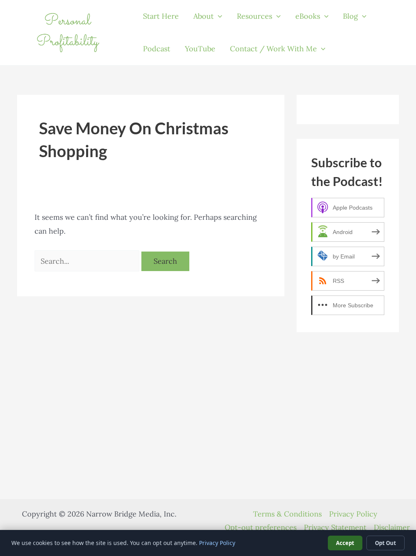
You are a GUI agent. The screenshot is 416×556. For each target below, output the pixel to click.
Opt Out (385, 543)
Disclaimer (392, 527)
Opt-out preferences (261, 527)
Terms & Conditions (287, 514)
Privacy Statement (335, 527)
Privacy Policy (353, 514)
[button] (218, 16)
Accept (345, 543)
